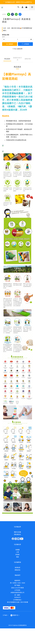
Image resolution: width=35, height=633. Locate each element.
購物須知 (17, 570)
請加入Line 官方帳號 (17, 587)
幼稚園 (17, 549)
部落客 (17, 554)
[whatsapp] (16, 14)
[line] (8, 14)
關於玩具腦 (17, 532)
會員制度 (17, 567)
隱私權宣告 (17, 534)
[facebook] (12, 14)
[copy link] (20, 14)
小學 (17, 552)
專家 (17, 557)
